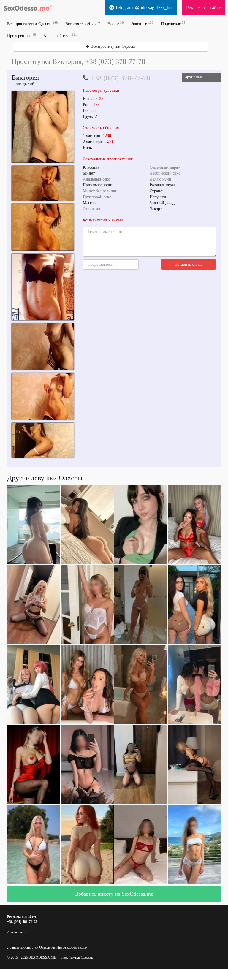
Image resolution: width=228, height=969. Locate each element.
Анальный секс (60, 35)
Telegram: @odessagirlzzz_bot (143, 7)
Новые (115, 23)
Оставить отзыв (188, 264)
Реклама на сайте (203, 7)
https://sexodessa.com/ (71, 947)
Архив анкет (16, 932)
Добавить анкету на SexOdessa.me (114, 894)
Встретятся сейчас (82, 23)
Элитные (142, 23)
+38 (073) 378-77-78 (120, 78)
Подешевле (173, 23)
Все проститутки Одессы (32, 23)
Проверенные (21, 35)
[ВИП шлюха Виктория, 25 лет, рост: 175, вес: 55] (43, 127)
